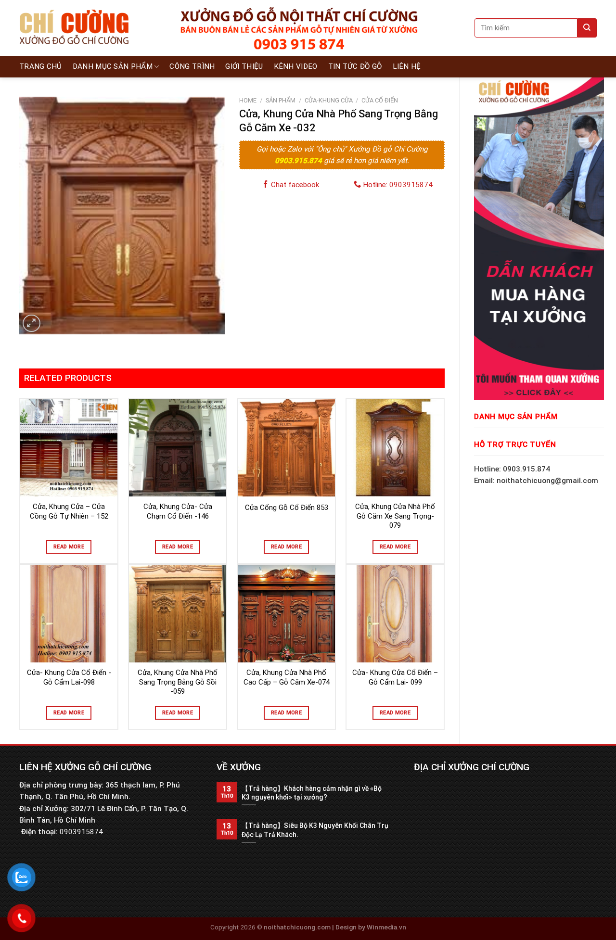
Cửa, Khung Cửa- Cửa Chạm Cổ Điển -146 (177, 511)
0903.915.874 (299, 160)
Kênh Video (296, 66)
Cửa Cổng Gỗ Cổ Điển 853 (286, 507)
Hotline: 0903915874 (397, 184)
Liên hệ (407, 66)
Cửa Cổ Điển (379, 100)
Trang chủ (40, 66)
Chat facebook (294, 184)
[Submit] (587, 28)
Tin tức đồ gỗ (355, 66)
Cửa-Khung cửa (329, 100)
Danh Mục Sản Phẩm (113, 66)
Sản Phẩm (280, 100)
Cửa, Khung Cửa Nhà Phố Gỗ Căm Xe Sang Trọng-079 (395, 516)
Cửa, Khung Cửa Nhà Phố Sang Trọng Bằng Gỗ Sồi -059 (178, 682)
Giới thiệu (244, 66)
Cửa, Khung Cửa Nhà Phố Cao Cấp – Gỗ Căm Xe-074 (287, 677)
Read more (68, 547)
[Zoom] (31, 323)
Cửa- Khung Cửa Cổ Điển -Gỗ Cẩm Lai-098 (69, 677)
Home (248, 100)
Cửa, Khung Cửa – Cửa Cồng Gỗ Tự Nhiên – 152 (69, 511)
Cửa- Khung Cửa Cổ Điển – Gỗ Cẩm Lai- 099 (395, 677)
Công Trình (192, 66)
